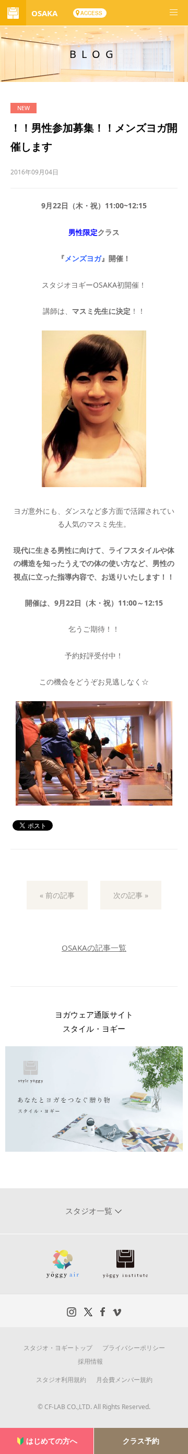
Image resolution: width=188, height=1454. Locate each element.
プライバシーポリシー (133, 1347)
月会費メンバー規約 (124, 1379)
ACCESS (91, 13)
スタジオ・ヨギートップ (58, 1347)
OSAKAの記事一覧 (94, 947)
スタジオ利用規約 (61, 1379)
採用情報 (90, 1361)
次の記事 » (130, 895)
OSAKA (44, 13)
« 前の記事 (57, 895)
